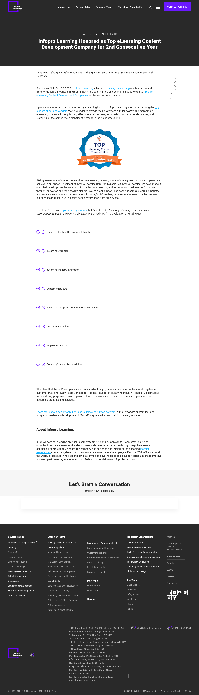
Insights (131, 609)
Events (170, 569)
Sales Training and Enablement (102, 548)
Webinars (131, 599)
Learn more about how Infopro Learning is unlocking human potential (76, 411)
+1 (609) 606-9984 (181, 628)
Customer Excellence (97, 553)
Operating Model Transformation (143, 566)
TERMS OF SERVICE (130, 691)
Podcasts (131, 589)
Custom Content (16, 552)
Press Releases (174, 556)
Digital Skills (54, 581)
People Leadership (96, 567)
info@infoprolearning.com (149, 628)
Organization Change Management (143, 557)
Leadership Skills (56, 547)
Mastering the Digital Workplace (63, 595)
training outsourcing (118, 88)
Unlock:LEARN (94, 585)
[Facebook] (173, 80)
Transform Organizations (131, 7)
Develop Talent (83, 7)
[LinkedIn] (173, 96)
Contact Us (172, 583)
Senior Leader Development (61, 566)
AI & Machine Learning (58, 590)
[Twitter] (173, 88)
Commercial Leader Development (103, 557)
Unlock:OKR (92, 590)
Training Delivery (15, 557)
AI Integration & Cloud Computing (63, 600)
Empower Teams (104, 7)
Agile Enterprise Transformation (142, 552)
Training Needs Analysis (19, 571)
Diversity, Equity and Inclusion (62, 576)
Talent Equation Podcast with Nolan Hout (174, 546)
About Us (171, 537)
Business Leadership (97, 572)
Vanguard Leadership (58, 552)
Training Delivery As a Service (62, 542)
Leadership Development (20, 585)
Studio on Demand (17, 595)
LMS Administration (17, 561)
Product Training (95, 562)
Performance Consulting (139, 547)
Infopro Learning (83, 88)
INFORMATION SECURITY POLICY (175, 691)
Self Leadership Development (61, 571)
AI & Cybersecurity (56, 605)
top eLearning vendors (74, 210)
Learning (12, 547)
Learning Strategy (16, 566)
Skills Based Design (136, 571)
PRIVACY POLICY (150, 691)
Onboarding (13, 581)
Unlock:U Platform (136, 542)
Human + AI (63, 7)
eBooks (130, 604)
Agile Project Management (60, 609)
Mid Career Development (59, 561)
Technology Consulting (138, 561)
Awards (170, 563)
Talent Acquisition (17, 576)
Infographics (133, 594)
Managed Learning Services (23, 542)
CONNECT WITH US (177, 7)
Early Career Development (60, 557)
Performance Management (21, 590)
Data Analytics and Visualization (63, 585)
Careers (170, 576)
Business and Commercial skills (103, 543)
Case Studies (133, 585)
